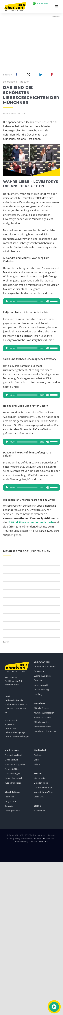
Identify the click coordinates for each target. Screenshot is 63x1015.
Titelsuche (9, 796)
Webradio (43, 841)
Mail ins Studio (11, 720)
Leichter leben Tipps (43, 787)
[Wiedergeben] (7, 301)
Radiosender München (44, 838)
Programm (39, 671)
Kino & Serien (40, 778)
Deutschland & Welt (13, 778)
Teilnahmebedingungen (15, 732)
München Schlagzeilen (44, 712)
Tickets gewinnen (12, 810)
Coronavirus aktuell (13, 755)
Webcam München (42, 726)
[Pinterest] (52, 75)
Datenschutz (10, 728)
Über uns (38, 680)
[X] (27, 75)
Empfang (38, 694)
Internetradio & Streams (45, 666)
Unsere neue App (42, 689)
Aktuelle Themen (41, 708)
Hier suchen (39, 810)
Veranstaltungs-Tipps (43, 792)
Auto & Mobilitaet (13, 782)
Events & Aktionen (42, 675)
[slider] (54, 301)
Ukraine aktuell (11, 759)
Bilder (36, 759)
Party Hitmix (10, 801)
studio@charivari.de (14, 700)
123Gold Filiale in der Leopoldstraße (30, 522)
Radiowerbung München (26, 841)
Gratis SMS (39, 796)
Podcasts (38, 755)
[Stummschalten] (47, 301)
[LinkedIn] (40, 75)
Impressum (10, 724)
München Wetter (41, 722)
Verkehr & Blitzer (12, 769)
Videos (37, 764)
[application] (31, 301)
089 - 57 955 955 (19, 704)
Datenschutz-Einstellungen (17, 736)
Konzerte (9, 806)
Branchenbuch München (45, 731)
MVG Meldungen (12, 773)
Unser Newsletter (42, 685)
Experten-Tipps (41, 782)
